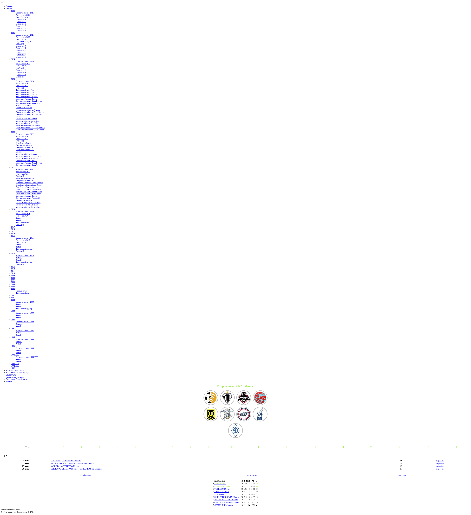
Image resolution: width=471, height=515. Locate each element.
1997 (13, 328)
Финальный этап (23, 222)
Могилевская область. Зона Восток (30, 128)
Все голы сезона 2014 (25, 255)
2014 (13, 253)
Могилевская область (25, 150)
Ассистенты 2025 (23, 37)
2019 (13, 227)
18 (456, 447)
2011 (13, 271)
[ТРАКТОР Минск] (260, 398)
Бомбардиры (11, 375)
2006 (13, 282)
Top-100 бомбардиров (15, 370)
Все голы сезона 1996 (25, 339)
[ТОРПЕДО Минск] (227, 398)
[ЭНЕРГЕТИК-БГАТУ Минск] (210, 398)
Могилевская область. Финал (28, 125)
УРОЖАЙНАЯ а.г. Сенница (90, 469)
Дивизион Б (21, 22)
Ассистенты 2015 (23, 240)
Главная (9, 6)
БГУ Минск (55, 461)
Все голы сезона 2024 (25, 61)
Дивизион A (21, 46)
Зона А (19, 218)
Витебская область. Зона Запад (28, 185)
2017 (13, 231)
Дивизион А (21, 19)
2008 (13, 278)
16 (399, 447)
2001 (13, 297)
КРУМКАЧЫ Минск (85, 463)
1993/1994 (15, 364)
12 (286, 447)
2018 (13, 229)
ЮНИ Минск (56, 466)
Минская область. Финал (26, 119)
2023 (13, 79)
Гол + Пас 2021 (22, 174)
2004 (13, 286)
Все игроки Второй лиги (16, 379)
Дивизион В (21, 24)
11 (259, 447)
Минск (18, 116)
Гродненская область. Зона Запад (29, 114)
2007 (13, 280)
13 (315, 447)
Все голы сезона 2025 (25, 35)
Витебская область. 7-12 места (28, 189)
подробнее (440, 461)
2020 (13, 209)
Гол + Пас (402, 475)
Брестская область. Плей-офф (28, 198)
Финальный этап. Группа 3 (27, 94)
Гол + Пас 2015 (22, 242)
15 (371, 447)
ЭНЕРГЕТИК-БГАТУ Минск (63, 463)
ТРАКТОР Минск (221, 492)
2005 (13, 284)
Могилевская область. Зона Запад (30, 130)
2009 (13, 275)
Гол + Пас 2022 (22, 139)
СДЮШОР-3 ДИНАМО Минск (64, 469)
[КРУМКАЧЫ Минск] (243, 398)
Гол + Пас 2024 (22, 66)
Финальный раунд (23, 293)
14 (343, 447)
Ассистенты (252, 475)
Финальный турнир (24, 249)
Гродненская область (24, 147)
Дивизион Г (21, 26)
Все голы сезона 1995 (25, 348)
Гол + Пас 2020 (22, 216)
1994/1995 (15, 355)
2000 (13, 300)
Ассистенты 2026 (23, 15)
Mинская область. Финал (26, 154)
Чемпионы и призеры (15, 377)
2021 (13, 167)
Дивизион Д (21, 28)
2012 (13, 269)
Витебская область (23, 105)
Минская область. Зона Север (28, 121)
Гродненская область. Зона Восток (30, 112)
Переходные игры (23, 41)
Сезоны (9, 8)
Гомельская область (24, 108)
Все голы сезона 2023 (25, 81)
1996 (13, 337)
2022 (13, 132)
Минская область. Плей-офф (27, 207)
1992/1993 (15, 366)
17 (428, 447)
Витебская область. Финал (27, 187)
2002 (13, 295)
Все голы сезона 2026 (25, 13)
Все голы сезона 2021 (25, 169)
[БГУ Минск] (260, 414)
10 (231, 447)
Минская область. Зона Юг (27, 123)
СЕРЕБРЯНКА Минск (71, 461)
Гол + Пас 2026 (22, 17)
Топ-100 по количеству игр (17, 372)
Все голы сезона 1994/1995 (27, 357)
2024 (13, 59)
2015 (13, 236)
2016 (13, 233)
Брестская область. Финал (26, 99)
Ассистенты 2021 (23, 172)
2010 (13, 273)
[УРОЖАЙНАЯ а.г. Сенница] (227, 414)
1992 (13, 368)
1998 (13, 319)
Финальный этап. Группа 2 (27, 92)
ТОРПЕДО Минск (71, 466)
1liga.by (9, 381)
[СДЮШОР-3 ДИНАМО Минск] (235, 430)
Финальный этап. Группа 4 (27, 97)
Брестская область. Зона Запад (28, 103)
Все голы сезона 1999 (25, 313)
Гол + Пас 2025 (22, 39)
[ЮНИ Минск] (210, 414)
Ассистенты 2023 (23, 83)
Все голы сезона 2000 (25, 302)
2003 (13, 289)
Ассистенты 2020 (23, 214)
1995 (13, 346)
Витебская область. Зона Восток (29, 183)
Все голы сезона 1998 (25, 322)
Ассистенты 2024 (23, 64)
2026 (13, 11)
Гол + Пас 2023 (22, 86)
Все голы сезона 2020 (25, 211)
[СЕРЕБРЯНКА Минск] (243, 414)
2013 (13, 267)
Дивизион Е (21, 30)
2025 (13, 33)
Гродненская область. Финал (28, 110)
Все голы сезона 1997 (25, 331)
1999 (13, 311)
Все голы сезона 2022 (25, 134)
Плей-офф (20, 44)
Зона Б (18, 220)
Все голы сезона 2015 (25, 238)
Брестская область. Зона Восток (29, 101)
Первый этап (21, 291)
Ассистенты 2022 (23, 136)
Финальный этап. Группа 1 (27, 90)
